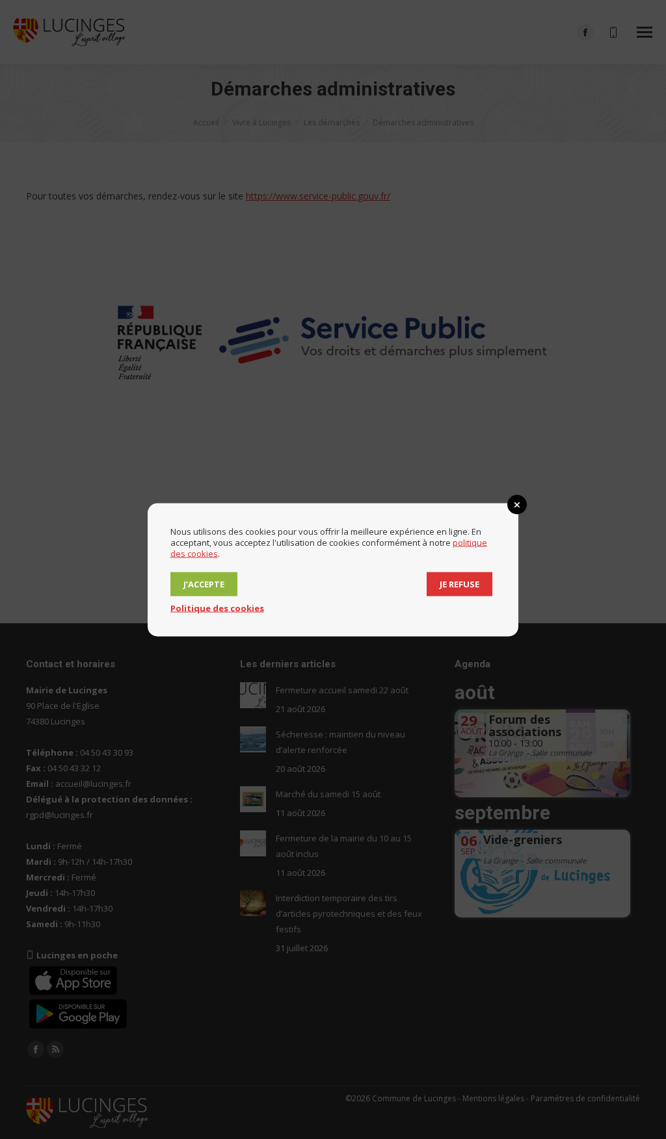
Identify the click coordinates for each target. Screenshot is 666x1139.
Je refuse (459, 583)
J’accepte (203, 583)
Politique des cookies (217, 607)
